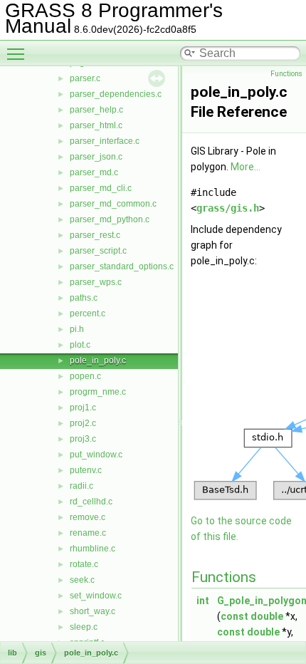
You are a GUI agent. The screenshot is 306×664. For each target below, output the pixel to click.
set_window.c (96, 596)
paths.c (83, 298)
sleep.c (83, 627)
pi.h (77, 329)
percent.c (87, 313)
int (202, 600)
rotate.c (84, 564)
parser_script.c (98, 251)
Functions (286, 73)
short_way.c (92, 611)
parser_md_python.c (109, 219)
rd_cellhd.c (91, 502)
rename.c (88, 533)
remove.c (87, 517)
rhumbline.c (92, 549)
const (234, 616)
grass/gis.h (227, 208)
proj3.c (83, 439)
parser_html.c (96, 125)
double (266, 616)
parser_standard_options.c (122, 266)
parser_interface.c (104, 141)
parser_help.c (96, 110)
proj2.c (83, 423)
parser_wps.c (96, 282)
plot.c (80, 345)
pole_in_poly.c (98, 360)
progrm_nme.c (98, 392)
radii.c (81, 486)
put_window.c (96, 455)
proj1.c (83, 408)
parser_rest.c (95, 235)
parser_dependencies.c (116, 94)
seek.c (82, 580)
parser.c (85, 78)
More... (245, 166)
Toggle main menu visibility (18, 53)
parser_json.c (96, 157)
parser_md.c (94, 172)
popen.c (85, 376)
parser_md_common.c (113, 204)
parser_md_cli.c (101, 188)
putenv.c (86, 470)
